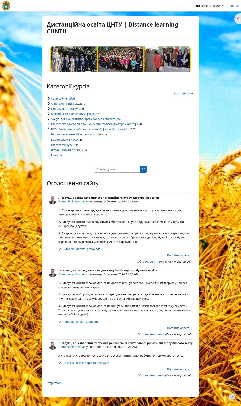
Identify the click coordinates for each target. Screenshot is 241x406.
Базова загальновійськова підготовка (77, 134)
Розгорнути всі (184, 93)
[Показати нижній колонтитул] (232, 397)
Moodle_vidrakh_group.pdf (82, 249)
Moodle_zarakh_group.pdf (81, 321)
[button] (210, 5)
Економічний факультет (67, 108)
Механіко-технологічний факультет (75, 114)
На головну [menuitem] (24, 6)
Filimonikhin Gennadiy (73, 201)
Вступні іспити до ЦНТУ (67, 150)
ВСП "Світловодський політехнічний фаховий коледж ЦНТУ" (93, 129)
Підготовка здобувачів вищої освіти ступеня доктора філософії (95, 124)
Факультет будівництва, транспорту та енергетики (86, 119)
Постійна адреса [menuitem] (178, 255)
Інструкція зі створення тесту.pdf (86, 363)
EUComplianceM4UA (64, 139)
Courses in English (63, 98)
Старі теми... (55, 383)
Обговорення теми (151, 261)
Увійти (234, 6)
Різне (54, 155)
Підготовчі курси (62, 145)
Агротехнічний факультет (69, 103)
